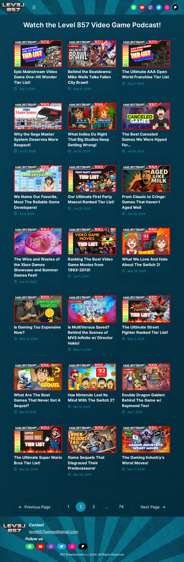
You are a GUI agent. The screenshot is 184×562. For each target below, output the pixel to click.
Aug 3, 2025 (135, 83)
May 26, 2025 (136, 271)
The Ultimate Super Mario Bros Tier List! (38, 460)
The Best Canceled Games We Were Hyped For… (144, 139)
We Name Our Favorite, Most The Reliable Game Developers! (37, 202)
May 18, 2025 (28, 339)
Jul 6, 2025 (26, 214)
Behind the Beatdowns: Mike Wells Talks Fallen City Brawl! (90, 77)
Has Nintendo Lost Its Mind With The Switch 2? (91, 397)
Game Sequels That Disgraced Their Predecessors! (86, 463)
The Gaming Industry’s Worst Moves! (143, 460)
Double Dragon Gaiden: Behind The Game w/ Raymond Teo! (144, 400)
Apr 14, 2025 (81, 407)
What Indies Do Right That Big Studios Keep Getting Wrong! (88, 139)
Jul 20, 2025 (81, 151)
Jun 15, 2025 (28, 282)
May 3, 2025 (135, 339)
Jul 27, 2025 (27, 151)
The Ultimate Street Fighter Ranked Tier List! (145, 330)
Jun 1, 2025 (81, 276)
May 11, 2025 (82, 349)
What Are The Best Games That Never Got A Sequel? (37, 400)
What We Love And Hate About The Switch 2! (145, 262)
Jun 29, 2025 (82, 208)
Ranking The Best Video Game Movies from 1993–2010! (90, 264)
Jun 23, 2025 (136, 214)
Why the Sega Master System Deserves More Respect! (36, 139)
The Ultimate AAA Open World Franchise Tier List (145, 74)
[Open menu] (34, 7)
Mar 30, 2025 (28, 469)
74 (121, 506)
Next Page (153, 507)
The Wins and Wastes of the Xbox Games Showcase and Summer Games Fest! (37, 267)
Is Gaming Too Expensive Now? (37, 330)
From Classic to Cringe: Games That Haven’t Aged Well (144, 202)
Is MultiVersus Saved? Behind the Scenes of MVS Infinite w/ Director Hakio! (90, 335)
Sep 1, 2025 (27, 89)
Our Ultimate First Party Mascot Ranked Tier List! (91, 199)
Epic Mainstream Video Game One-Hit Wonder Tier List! (35, 77)
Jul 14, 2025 (135, 151)
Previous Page (34, 507)
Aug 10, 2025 (82, 89)
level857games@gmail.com (53, 531)
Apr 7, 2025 (135, 412)
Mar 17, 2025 (136, 469)
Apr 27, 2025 (27, 412)
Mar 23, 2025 (82, 474)
